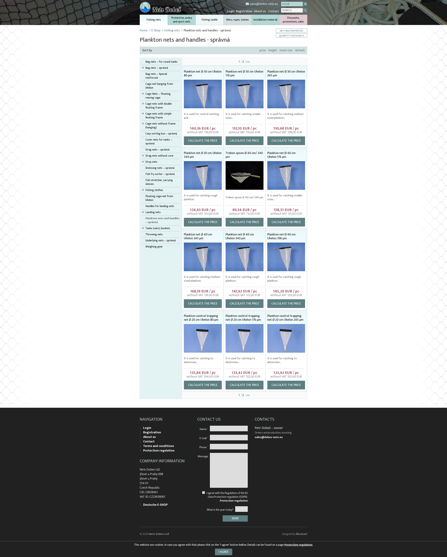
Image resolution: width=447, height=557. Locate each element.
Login (230, 11)
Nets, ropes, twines (237, 19)
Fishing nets (153, 19)
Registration (244, 11)
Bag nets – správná (156, 68)
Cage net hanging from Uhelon (159, 86)
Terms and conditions (158, 446)
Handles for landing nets (159, 206)
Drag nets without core (159, 156)
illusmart (301, 534)
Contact (273, 11)
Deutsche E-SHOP (155, 504)
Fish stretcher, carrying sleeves (159, 182)
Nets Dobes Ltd (159, 534)
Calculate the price (202, 140)
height (273, 50)
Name (204, 429)
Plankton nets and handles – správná (162, 220)
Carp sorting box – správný (161, 133)
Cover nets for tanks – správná (158, 142)
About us (260, 11)
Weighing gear (154, 246)
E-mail (204, 438)
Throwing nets (154, 234)
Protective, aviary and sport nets (181, 20)
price (262, 50)
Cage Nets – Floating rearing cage (158, 96)
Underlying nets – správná (160, 240)
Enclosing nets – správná (159, 168)
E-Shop (155, 30)
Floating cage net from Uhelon (159, 198)
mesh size (286, 50)
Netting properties (291, 31)
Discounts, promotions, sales (293, 20)
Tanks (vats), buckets (157, 228)
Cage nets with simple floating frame (158, 116)
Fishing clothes (154, 190)
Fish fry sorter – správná (160, 174)
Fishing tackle (209, 19)
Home (144, 30)
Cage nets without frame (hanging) (160, 126)
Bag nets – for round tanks (161, 62)
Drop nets (151, 162)
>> (248, 61)
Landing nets (153, 212)
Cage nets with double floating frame (158, 106)
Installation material (265, 19)
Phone (203, 447)
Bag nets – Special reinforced (156, 76)
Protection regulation (158, 450)
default (300, 50)
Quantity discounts (291, 35)
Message (203, 456)
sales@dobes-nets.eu (264, 4)
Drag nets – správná (157, 150)
